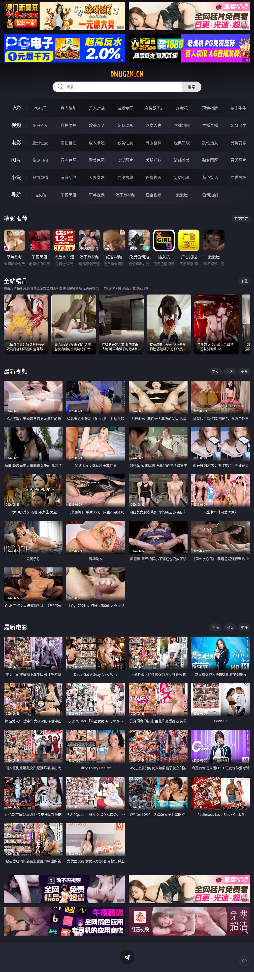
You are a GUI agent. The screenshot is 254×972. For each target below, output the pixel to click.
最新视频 (16, 371)
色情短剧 (210, 195)
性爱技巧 (238, 177)
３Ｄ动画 (125, 125)
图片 (16, 160)
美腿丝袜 (153, 160)
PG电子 (40, 108)
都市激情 (40, 177)
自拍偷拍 (68, 125)
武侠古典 (125, 177)
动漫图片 (125, 160)
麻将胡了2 (153, 108)
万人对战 (97, 108)
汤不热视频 (125, 195)
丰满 (215, 627)
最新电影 (16, 627)
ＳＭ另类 (238, 125)
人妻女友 (97, 177)
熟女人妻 (153, 125)
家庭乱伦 (68, 177)
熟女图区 (210, 160)
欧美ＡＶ (97, 125)
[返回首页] (244, 961)
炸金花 (182, 108)
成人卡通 (97, 143)
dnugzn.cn (127, 74)
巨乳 (229, 371)
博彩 (16, 108)
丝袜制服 (182, 125)
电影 (16, 142)
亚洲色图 (68, 160)
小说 (16, 177)
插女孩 (40, 195)
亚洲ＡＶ (40, 125)
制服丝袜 (153, 143)
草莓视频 (97, 195)
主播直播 (210, 125)
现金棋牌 (210, 108)
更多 (244, 371)
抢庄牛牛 (238, 108)
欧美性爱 (125, 143)
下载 (244, 281)
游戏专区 (125, 108)
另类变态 (238, 143)
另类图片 (238, 160)
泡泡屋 (182, 195)
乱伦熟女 (210, 143)
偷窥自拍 (40, 160)
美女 (215, 371)
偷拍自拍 (68, 143)
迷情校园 (153, 177)
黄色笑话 (210, 177)
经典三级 (182, 143)
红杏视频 (153, 195)
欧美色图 (97, 160)
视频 (16, 125)
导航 (16, 194)
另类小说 (182, 177)
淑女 (229, 627)
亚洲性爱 (40, 143)
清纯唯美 (182, 160)
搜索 (191, 86)
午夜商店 (68, 195)
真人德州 (68, 108)
